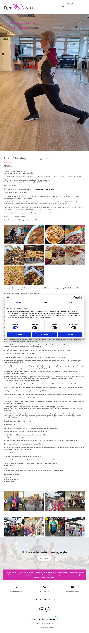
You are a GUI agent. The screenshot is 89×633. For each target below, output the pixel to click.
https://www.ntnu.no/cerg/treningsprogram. (41, 189)
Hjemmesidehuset (44, 627)
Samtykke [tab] (18, 302)
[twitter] (40, 599)
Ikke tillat (19, 334)
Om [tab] (70, 302)
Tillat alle (70, 334)
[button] (76, 9)
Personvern (51, 627)
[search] (68, 4)
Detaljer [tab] (44, 302)
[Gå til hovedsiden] (20, 7)
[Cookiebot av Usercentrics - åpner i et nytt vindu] (74, 297)
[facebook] (36, 599)
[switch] (34, 327)
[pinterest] (45, 599)
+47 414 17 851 (44, 591)
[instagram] (49, 599)
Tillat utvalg (44, 334)
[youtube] (53, 599)
